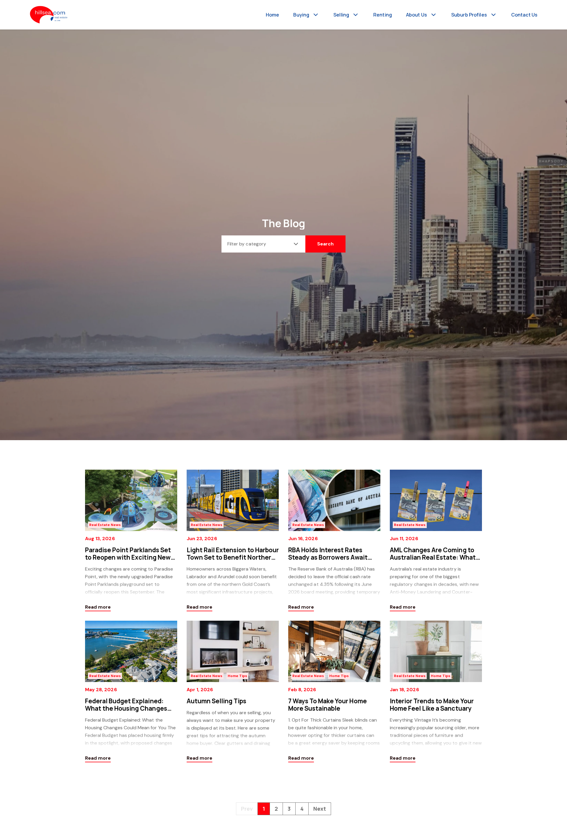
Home (272, 15)
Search (325, 244)
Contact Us (524, 15)
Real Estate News (105, 524)
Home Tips (237, 675)
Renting (382, 15)
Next (319, 808)
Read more (98, 607)
